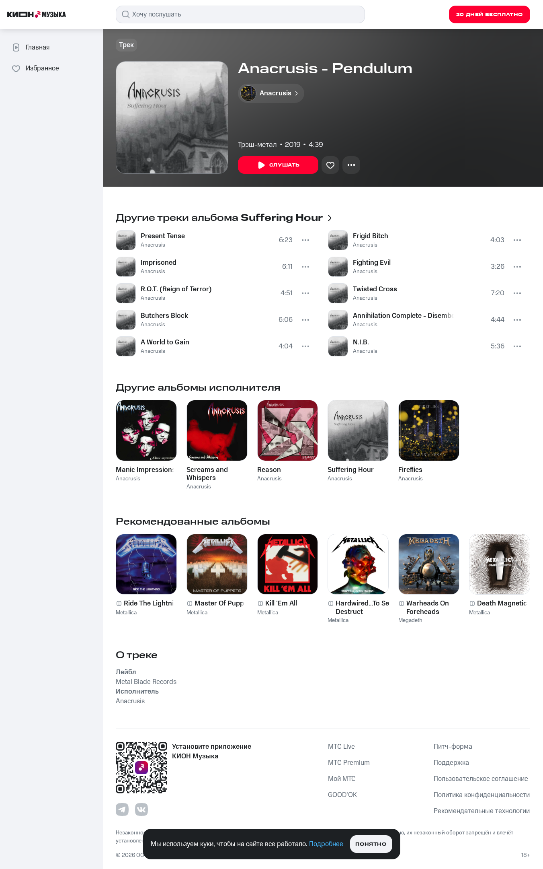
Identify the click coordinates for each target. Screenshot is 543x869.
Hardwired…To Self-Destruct (366, 607)
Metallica (126, 613)
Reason (269, 470)
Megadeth (410, 620)
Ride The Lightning (153, 603)
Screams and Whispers (207, 474)
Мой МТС (342, 779)
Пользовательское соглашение (481, 779)
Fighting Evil (372, 263)
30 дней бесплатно (489, 14)
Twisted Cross (375, 289)
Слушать (284, 165)
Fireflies (410, 470)
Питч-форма (453, 747)
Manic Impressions (146, 470)
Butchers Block (164, 316)
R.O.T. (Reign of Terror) (176, 289)
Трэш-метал (257, 145)
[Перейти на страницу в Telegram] (122, 809)
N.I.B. (361, 342)
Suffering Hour (351, 470)
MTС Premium (349, 763)
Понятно (370, 844)
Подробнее (326, 844)
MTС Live (341, 747)
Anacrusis (153, 245)
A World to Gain (165, 342)
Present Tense (163, 236)
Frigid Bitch (370, 236)
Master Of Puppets (224, 603)
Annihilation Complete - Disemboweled (403, 316)
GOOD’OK (342, 795)
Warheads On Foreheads (427, 607)
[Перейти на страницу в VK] (141, 809)
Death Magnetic (502, 603)
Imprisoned (158, 263)
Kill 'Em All (281, 603)
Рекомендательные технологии (482, 811)
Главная (37, 47)
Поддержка (451, 763)
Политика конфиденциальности (482, 795)
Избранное (42, 68)
